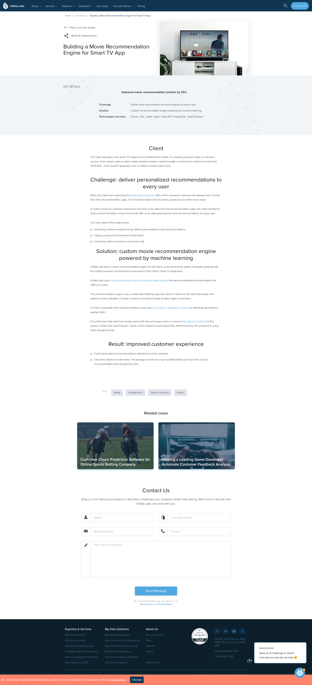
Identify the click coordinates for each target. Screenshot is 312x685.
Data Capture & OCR (76, 662)
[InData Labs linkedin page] (225, 631)
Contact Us (300, 5)
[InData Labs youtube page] (234, 631)
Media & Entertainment (84, 35)
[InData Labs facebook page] (217, 631)
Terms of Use (146, 604)
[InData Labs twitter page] (242, 631)
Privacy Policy (165, 604)
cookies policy (118, 679)
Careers (150, 646)
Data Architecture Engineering (122, 640)
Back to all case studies (82, 27)
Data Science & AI (75, 635)
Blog (148, 640)
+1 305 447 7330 (223, 656)
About (149, 651)
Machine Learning (75, 640)
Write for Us (152, 662)
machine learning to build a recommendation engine (139, 280)
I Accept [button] (137, 679)
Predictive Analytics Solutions (122, 657)
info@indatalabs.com (226, 651)
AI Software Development (79, 646)
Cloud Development (116, 662)
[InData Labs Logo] (13, 5)
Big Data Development (118, 635)
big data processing (193, 321)
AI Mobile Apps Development (81, 651)
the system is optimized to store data (172, 307)
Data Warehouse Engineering (121, 646)
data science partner (143, 195)
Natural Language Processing (81, 657)
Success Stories (155, 635)
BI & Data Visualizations (118, 651)
